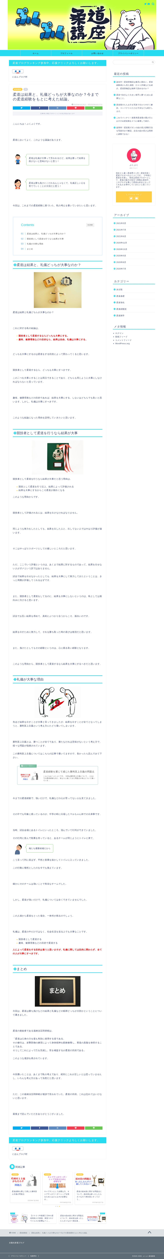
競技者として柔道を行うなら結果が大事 (45, 239)
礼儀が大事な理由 (35, 244)
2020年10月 (121, 249)
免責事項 (33, 1256)
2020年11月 (121, 243)
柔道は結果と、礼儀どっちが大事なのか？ (46, 234)
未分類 (119, 289)
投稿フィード (121, 337)
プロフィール (66, 53)
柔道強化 (120, 302)
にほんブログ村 (19, 77)
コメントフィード (123, 340)
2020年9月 (121, 256)
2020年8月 (121, 262)
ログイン (119, 333)
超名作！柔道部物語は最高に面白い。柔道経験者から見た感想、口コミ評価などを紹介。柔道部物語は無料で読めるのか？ (134, 85)
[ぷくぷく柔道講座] (82, 49)
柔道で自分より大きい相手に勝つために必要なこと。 (134, 96)
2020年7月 (121, 269)
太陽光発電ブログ (16, 1243)
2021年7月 (121, 230)
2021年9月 (121, 223)
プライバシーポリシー (128, 53)
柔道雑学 (120, 315)
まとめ (30, 249)
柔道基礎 (120, 296)
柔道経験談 (17, 89)
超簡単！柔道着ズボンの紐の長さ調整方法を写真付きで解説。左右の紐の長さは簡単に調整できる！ (134, 131)
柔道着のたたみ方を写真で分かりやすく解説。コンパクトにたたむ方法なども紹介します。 (134, 108)
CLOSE (90, 225)
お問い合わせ (97, 53)
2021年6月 (121, 236)
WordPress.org (122, 343)
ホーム (36, 53)
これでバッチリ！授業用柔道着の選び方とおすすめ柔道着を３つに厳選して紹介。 (134, 119)
